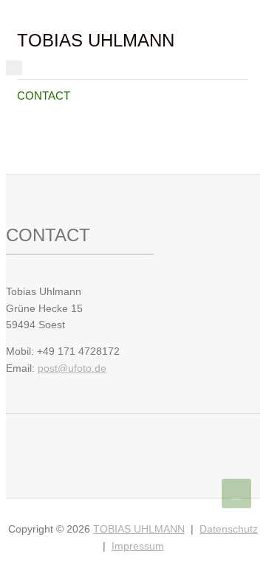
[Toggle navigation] (14, 67)
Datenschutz (229, 529)
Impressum (138, 546)
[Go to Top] (236, 493)
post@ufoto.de (72, 368)
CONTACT (43, 95)
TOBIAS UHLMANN (95, 40)
